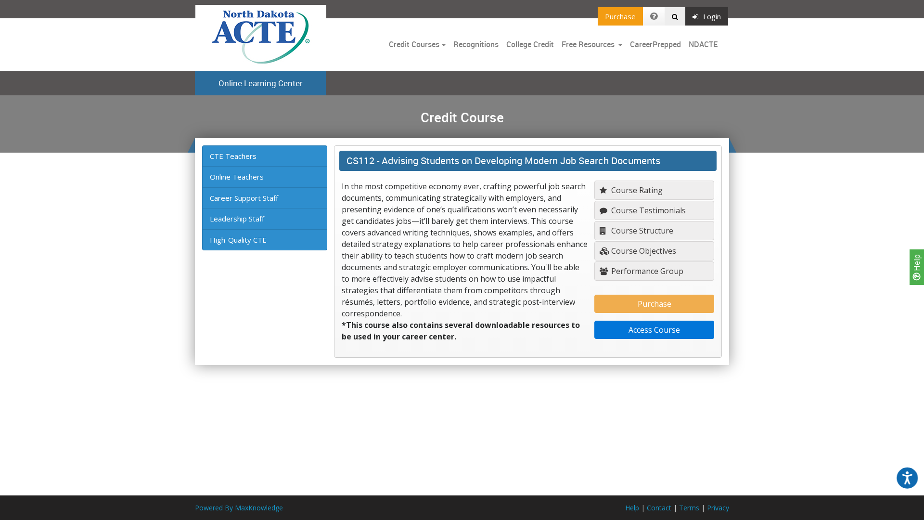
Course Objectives (642, 251)
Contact (659, 507)
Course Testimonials (647, 210)
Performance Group (646, 271)
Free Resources (588, 44)
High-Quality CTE (238, 240)
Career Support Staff (244, 198)
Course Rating (636, 190)
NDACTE (703, 44)
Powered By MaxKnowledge (239, 507)
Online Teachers (237, 177)
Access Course (654, 330)
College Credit (530, 44)
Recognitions (476, 44)
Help (916, 263)
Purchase (620, 16)
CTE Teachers (233, 156)
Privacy (718, 507)
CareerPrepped (655, 44)
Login (712, 16)
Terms (689, 507)
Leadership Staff (237, 218)
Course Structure (641, 230)
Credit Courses (414, 44)
